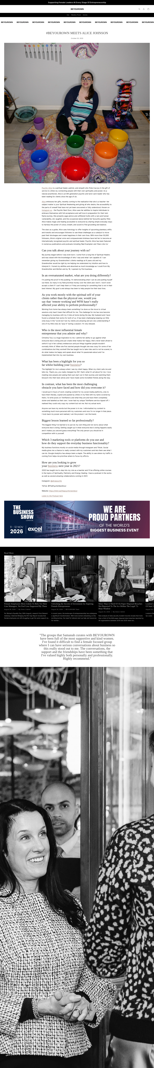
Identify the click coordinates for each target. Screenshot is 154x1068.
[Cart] (148, 9)
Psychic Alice (47, 188)
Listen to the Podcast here (52, 496)
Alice (44, 202)
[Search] (139, 9)
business (75, 364)
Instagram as (47, 210)
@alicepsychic (56, 481)
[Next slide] (147, 588)
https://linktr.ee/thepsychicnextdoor (63, 491)
